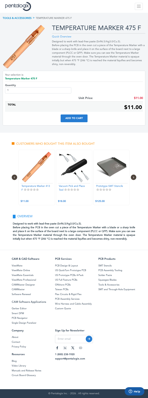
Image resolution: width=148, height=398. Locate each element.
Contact (16, 342)
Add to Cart (74, 118)
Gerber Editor (19, 308)
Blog (14, 361)
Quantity (10, 85)
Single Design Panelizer (24, 323)
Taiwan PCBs (62, 289)
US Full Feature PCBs (66, 280)
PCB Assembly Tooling (110, 270)
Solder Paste (105, 275)
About (15, 337)
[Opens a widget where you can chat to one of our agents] (134, 391)
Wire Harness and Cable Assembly (73, 304)
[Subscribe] (89, 339)
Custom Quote (63, 308)
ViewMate (17, 266)
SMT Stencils (105, 266)
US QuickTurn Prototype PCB (70, 270)
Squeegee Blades (107, 280)
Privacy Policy (19, 347)
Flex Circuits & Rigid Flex (68, 294)
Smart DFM (18, 313)
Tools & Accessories (17, 18)
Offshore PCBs (63, 285)
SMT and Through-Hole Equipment (116, 289)
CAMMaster (18, 289)
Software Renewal (21, 294)
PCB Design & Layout (66, 266)
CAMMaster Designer (23, 285)
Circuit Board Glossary (24, 375)
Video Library (19, 366)
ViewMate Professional (24, 280)
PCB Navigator (20, 318)
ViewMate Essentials (23, 275)
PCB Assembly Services (67, 299)
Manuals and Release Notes (26, 371)
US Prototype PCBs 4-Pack (69, 275)
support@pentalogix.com (70, 358)
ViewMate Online (21, 270)
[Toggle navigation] (139, 6)
